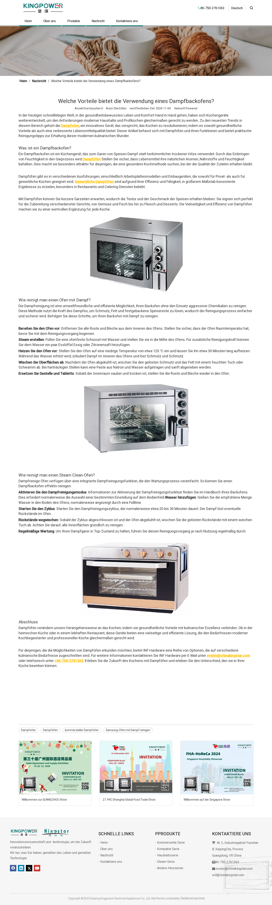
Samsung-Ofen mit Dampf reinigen (128, 730)
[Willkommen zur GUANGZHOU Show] (55, 767)
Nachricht (98, 21)
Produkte (73, 21)
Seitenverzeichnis (193, 898)
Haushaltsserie (167, 855)
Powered (191, 108)
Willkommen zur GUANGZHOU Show (44, 799)
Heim (28, 21)
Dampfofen (28, 730)
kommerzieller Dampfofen (82, 730)
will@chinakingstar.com (228, 875)
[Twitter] (29, 868)
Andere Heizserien (170, 868)
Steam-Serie (166, 862)
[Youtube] (37, 868)
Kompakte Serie (168, 849)
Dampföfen (50, 730)
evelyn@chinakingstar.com (234, 869)
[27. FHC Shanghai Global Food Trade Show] (136, 767)
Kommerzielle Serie (171, 842)
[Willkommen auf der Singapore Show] (217, 767)
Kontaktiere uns (127, 21)
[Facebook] (13, 868)
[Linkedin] (21, 868)
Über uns (49, 21)
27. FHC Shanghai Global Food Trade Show (129, 799)
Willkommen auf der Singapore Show (207, 799)
